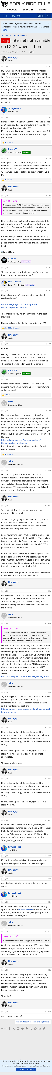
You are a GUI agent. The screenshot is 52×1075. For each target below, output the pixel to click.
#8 (50, 379)
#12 (49, 591)
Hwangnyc (7, 51)
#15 (49, 728)
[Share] (46, 66)
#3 (50, 158)
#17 (49, 820)
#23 (49, 1012)
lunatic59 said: (9, 201)
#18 (49, 856)
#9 (50, 411)
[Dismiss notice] (48, 23)
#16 (49, 779)
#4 (50, 196)
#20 (49, 902)
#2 (50, 117)
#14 (49, 692)
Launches (28, 9)
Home (6, 15)
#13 (49, 623)
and (12, 328)
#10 (49, 470)
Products (12, 9)
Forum (43, 9)
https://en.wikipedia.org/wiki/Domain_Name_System (25, 676)
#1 (50, 66)
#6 (50, 291)
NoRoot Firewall (25, 909)
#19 (49, 879)
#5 (50, 268)
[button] (22, 15)
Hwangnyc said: (9, 628)
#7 (50, 344)
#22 (49, 970)
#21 (49, 931)
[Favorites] (35, 14)
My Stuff (16, 15)
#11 (49, 506)
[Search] (48, 15)
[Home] (33, 14)
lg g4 (31, 52)
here (5, 29)
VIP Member (26, 262)
